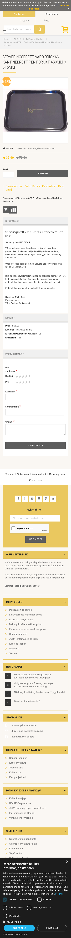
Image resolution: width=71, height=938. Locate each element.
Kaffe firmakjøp (17, 798)
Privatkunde (19, 14)
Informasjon (12, 220)
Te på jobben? (17, 853)
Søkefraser (23, 474)
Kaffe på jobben (17, 643)
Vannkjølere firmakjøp (21, 817)
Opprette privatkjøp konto (23, 843)
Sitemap (9, 474)
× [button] (67, 861)
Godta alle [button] (19, 928)
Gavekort (14, 648)
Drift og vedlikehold (35, 39)
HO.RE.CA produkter (20, 803)
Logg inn (25, 20)
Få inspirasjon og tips (22, 736)
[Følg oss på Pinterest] (46, 498)
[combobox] (24, 29)
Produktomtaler (14, 353)
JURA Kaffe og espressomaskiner (27, 808)
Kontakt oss (35, 480)
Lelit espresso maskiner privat (25, 614)
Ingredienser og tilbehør (22, 813)
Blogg (46, 20)
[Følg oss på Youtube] (32, 498)
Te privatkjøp (16, 767)
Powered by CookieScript (15, 934)
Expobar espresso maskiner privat (27, 629)
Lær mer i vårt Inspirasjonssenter (22, 585)
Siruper (13, 653)
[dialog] (35, 898)
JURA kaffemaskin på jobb (23, 638)
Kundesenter (16, 848)
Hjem (5, 39)
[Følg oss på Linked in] (53, 498)
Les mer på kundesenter (24, 725)
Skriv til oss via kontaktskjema (27, 730)
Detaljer (9, 317)
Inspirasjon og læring (20, 609)
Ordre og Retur (57, 474)
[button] (35, 921)
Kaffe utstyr (15, 772)
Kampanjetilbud (17, 777)
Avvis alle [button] (52, 928)
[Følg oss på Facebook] (18, 498)
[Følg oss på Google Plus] (25, 498)
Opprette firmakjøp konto (22, 838)
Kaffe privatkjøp (17, 762)
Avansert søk (39, 474)
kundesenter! (33, 701)
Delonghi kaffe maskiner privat (25, 624)
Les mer (59, 893)
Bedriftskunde (51, 14)
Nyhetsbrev (34, 510)
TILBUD (17, 39)
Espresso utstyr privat (21, 619)
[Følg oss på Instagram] (39, 498)
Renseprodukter (18, 634)
